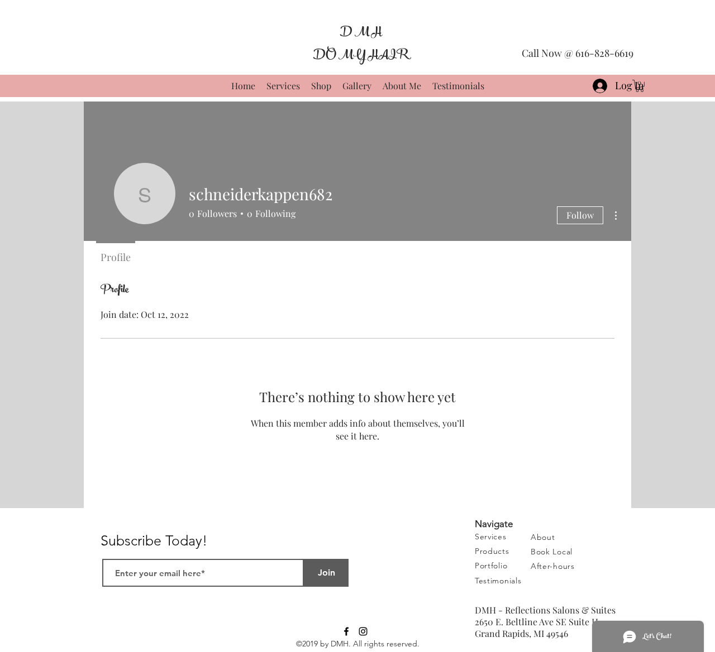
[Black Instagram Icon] (363, 631)
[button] (553, 566)
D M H (361, 32)
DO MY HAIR (360, 55)
